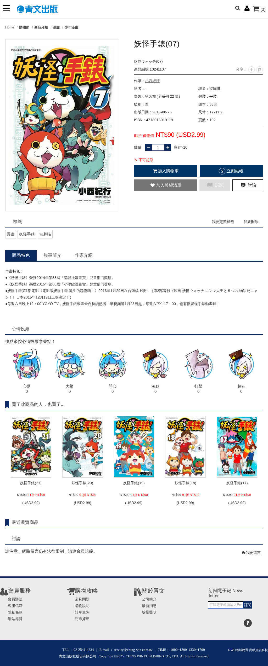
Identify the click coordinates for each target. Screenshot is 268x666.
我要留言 (253, 553)
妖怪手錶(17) (237, 483)
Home (9, 27)
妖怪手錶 (27, 234)
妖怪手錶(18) (185, 483)
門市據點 (82, 619)
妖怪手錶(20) (82, 483)
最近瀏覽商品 (25, 522)
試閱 (219, 185)
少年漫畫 (71, 27)
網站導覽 (15, 619)
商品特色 (21, 255)
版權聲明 (149, 612)
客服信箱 (15, 606)
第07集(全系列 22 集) (162, 96)
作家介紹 (84, 255)
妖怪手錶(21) (31, 483)
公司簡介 (149, 599)
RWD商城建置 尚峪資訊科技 (248, 650)
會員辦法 (15, 599)
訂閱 (247, 605)
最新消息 (149, 606)
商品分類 (41, 27)
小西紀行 (152, 81)
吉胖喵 (45, 234)
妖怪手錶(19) (134, 483)
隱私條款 (15, 612)
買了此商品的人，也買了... (38, 404)
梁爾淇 (214, 88)
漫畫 (56, 27)
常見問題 (82, 599)
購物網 (24, 27)
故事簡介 (52, 255)
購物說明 (82, 606)
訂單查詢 (82, 612)
